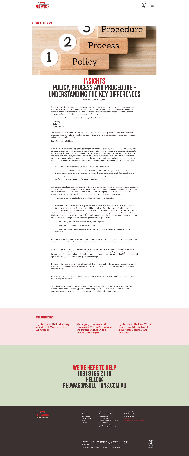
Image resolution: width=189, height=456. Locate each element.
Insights (94, 80)
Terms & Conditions (96, 447)
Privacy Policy (85, 447)
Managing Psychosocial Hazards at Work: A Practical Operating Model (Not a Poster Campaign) (53, 328)
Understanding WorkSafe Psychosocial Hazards (133, 325)
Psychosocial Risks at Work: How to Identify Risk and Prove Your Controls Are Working (93, 328)
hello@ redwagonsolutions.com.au (94, 382)
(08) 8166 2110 (94, 373)
